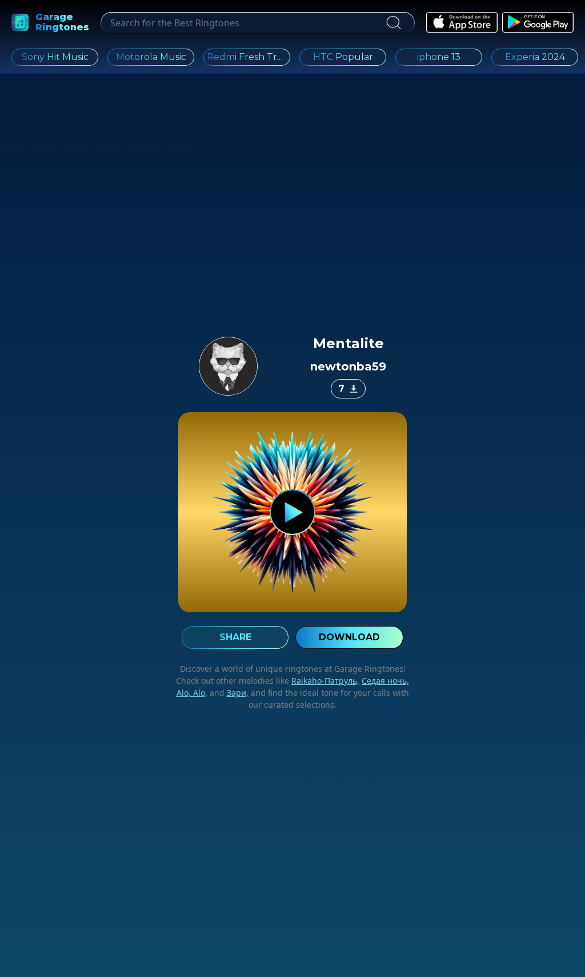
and (228, 692)
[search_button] (393, 23)
